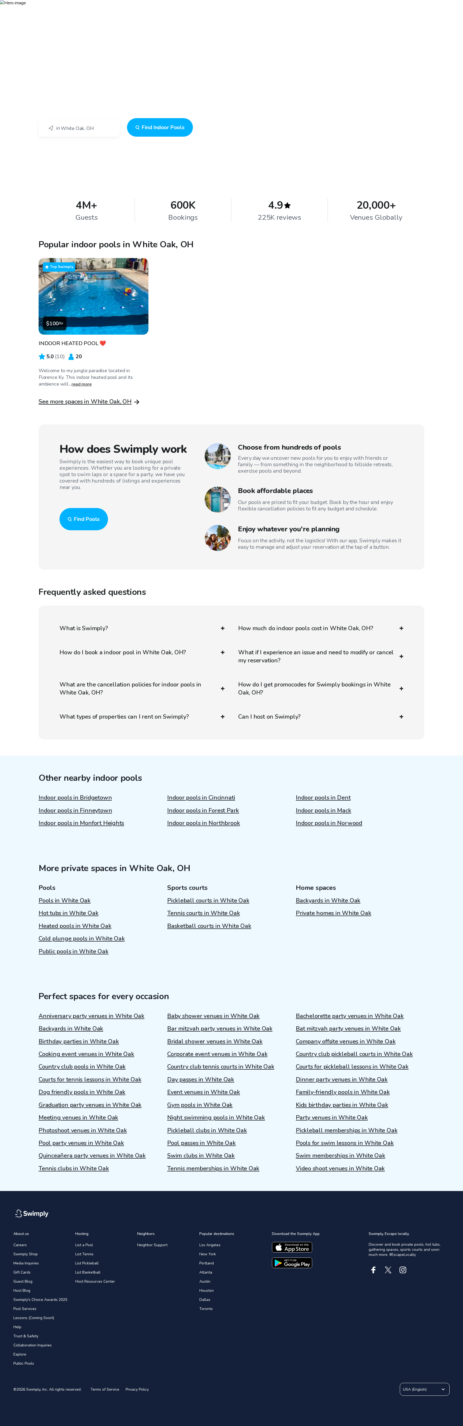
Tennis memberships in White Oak (213, 1168)
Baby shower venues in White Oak (213, 1016)
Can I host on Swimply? (269, 717)
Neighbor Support (152, 1245)
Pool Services (24, 1308)
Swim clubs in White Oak (201, 1156)
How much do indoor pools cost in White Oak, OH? (305, 628)
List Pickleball (87, 1263)
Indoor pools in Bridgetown (75, 798)
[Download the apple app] (292, 1247)
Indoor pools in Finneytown (75, 811)
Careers (20, 1245)
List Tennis (84, 1254)
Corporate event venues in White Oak (217, 1054)
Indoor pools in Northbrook (203, 823)
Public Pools (23, 1363)
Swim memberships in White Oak (340, 1156)
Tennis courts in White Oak (203, 913)
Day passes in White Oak (200, 1080)
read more (82, 384)
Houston (206, 1290)
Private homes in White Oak (333, 913)
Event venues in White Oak (203, 1092)
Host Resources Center (95, 1281)
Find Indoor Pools (162, 127)
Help (17, 1327)
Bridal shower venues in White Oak (215, 1041)
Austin (204, 1281)
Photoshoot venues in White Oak (83, 1130)
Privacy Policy (137, 1389)
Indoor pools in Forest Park (203, 811)
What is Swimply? (83, 628)
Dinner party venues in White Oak (342, 1080)
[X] (388, 1270)
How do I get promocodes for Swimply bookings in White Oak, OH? (314, 689)
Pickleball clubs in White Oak (207, 1130)
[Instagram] (403, 1270)
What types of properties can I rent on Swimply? (124, 717)
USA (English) (415, 1389)
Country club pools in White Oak (82, 1067)
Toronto (206, 1308)
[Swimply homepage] (231, 8)
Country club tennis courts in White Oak (220, 1067)
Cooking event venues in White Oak (86, 1054)
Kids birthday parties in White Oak (342, 1105)
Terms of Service (105, 1389)
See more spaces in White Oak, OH (85, 402)
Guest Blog (22, 1281)
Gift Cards (22, 1272)
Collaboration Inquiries (32, 1345)
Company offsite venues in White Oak (345, 1041)
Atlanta (205, 1272)
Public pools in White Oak (74, 951)
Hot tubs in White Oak (68, 913)
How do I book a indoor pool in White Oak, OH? (122, 652)
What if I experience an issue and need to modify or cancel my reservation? (316, 656)
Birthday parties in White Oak (79, 1041)
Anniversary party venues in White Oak (91, 1016)
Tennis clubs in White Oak (74, 1168)
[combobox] (79, 127)
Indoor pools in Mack (323, 811)
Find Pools (87, 519)
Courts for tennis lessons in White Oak (90, 1080)
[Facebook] (373, 1270)
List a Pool (84, 1245)
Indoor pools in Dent (323, 798)
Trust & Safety (25, 1336)
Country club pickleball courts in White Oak (354, 1054)
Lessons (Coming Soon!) (33, 1317)
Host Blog (21, 1290)
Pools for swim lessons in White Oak (345, 1143)
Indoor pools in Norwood (329, 823)
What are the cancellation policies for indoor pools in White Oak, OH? (130, 689)
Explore (19, 1354)
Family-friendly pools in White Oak (343, 1092)
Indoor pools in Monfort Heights (81, 823)
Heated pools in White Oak (75, 926)
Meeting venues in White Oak (78, 1118)
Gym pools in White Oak (200, 1105)
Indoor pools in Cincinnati (201, 798)
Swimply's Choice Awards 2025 (40, 1299)
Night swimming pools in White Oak (216, 1118)
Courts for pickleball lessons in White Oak (352, 1067)
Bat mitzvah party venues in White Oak (348, 1029)
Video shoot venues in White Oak (340, 1168)
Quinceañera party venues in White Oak (92, 1156)
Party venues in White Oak (332, 1118)
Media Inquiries (26, 1263)
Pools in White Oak (65, 901)
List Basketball (87, 1272)
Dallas (204, 1299)
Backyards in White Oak (328, 901)
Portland (206, 1263)
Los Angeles (210, 1245)
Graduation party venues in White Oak (90, 1105)
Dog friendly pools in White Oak (82, 1092)
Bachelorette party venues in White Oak (350, 1016)
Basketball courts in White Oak (209, 926)
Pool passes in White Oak (201, 1143)
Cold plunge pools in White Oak (82, 939)
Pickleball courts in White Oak (208, 901)
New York (207, 1254)
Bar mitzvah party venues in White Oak (219, 1029)
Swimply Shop (25, 1254)
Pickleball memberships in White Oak (346, 1130)
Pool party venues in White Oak (81, 1143)
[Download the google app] (292, 1262)
